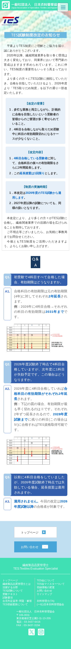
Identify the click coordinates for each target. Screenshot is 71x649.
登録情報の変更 (46, 587)
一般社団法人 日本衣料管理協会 (35, 611)
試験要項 (8, 597)
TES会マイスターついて (51, 583)
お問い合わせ (29, 547)
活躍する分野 (10, 587)
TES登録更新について (15, 604)
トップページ (29, 532)
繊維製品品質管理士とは (17, 583)
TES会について (45, 580)
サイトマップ (44, 594)
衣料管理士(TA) (45, 600)
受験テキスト (10, 594)
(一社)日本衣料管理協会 (50, 604)
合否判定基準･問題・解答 (17, 600)
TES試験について (13, 590)
